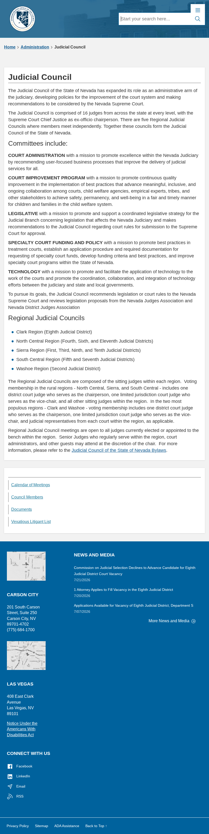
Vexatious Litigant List (31, 521)
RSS (19, 796)
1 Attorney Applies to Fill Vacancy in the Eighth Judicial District (123, 590)
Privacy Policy (18, 826)
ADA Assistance (66, 826)
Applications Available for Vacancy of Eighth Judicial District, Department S (133, 605)
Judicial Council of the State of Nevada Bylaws (119, 450)
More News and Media (169, 621)
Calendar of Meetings (30, 485)
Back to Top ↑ (96, 826)
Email (20, 786)
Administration (35, 47)
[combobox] (155, 19)
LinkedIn (22, 776)
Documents (21, 509)
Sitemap (41, 826)
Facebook (23, 766)
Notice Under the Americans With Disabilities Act (22, 729)
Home (10, 47)
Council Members (27, 497)
